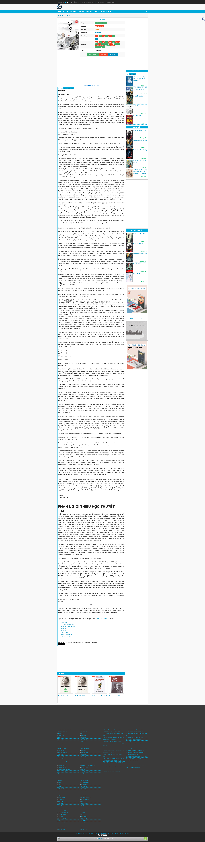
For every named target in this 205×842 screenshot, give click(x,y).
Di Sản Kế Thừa (61, 788)
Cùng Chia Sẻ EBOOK (111, 2)
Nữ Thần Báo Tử (84, 761)
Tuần (130, 74)
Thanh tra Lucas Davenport (86, 744)
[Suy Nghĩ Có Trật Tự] (82, 684)
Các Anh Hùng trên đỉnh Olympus (64, 776)
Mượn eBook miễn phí (81, 833)
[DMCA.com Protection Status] (102, 835)
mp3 (113, 35)
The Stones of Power (85, 799)
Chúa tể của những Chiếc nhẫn (64, 769)
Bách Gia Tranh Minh (99, 26)
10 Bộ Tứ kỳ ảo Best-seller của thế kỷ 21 (133, 739)
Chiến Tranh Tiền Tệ (84, 731)
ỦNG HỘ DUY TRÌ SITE (137, 319)
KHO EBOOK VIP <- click (91, 85)
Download (71, 88)
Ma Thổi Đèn (83, 735)
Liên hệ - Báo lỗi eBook (104, 11)
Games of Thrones (61, 797)
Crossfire (59, 773)
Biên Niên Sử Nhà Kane (62, 748)
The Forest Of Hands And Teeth (87, 790)
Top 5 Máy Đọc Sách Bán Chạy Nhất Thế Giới (112, 729)
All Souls (59, 737)
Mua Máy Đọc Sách (124, 833)
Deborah (59, 782)
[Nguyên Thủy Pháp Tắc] (129, 144)
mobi (100, 35)
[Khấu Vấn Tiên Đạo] (129, 237)
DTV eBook (100, 838)
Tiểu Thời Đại (83, 810)
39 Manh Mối (60, 733)
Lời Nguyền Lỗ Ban (61, 829)
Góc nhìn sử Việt (61, 799)
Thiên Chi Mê (83, 801)
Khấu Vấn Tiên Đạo (139, 233)
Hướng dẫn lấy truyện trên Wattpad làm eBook (112, 760)
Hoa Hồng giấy (61, 807)
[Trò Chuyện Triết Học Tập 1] (99, 684)
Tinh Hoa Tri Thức (84, 829)
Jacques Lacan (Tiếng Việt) (116, 696)
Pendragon (83, 763)
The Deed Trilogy (84, 788)
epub (106, 35)
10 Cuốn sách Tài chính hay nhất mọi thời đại (134, 729)
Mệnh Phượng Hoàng (85, 748)
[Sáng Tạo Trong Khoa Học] (65, 684)
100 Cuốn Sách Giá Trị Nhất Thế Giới (133, 760)
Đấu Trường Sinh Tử (62, 793)
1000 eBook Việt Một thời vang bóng (133, 767)
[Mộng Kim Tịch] (129, 278)
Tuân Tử (111, 43)
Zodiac (82, 827)
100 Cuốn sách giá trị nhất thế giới (64, 729)
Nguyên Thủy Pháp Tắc (140, 140)
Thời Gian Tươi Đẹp (84, 807)
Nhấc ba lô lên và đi (84, 750)
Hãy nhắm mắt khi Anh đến (63, 812)
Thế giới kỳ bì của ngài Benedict (87, 805)
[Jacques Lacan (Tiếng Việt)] (116, 684)
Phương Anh (116, 43)
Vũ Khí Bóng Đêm (84, 822)
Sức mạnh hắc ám (84, 776)
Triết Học (97, 29)
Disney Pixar (60, 790)
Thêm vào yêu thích (93, 54)
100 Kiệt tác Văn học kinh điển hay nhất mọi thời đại (136, 765)
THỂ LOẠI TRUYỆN (71, 11)
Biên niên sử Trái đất (62, 750)
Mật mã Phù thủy (84, 739)
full (99, 43)
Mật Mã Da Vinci (138, 115)
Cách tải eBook (100, 2)
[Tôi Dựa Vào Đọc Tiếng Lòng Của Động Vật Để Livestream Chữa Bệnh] (129, 173)
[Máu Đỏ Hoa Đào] (129, 100)
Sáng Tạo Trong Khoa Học (65, 696)
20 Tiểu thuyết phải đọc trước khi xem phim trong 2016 (136, 756)
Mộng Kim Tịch (137, 274)
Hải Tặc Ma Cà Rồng (62, 814)
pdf (103, 35)
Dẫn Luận (83, 729)
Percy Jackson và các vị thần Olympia (88, 765)
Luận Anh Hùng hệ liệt (62, 827)
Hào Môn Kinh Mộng (62, 810)
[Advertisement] (91, 70)
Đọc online (103, 54)
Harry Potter (60, 803)
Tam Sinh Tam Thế (84, 780)
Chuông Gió (60, 763)
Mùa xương (83, 746)
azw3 (110, 35)
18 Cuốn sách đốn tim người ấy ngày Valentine (135, 752)
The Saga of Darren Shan (85, 797)
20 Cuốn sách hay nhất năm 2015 (132, 754)
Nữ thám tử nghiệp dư (85, 758)
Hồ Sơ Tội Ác (60, 816)
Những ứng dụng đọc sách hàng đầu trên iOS (112, 741)
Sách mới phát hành (91, 11)
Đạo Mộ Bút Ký (61, 735)
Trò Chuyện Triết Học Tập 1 (99, 696)
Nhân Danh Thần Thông (140, 150)
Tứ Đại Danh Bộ (84, 818)
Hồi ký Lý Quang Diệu (62, 818)
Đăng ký (70, 2)
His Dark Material (61, 805)
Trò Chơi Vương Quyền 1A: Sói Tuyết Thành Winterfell (140, 79)
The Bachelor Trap (84, 784)
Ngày (127, 74)
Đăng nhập (61, 2)
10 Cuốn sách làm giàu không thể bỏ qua (134, 741)
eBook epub (90, 833)
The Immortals (83, 793)
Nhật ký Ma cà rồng (84, 752)
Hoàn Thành (61, 676)
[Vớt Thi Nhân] (129, 267)
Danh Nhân (107, 45)
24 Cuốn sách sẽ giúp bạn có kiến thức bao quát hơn (136, 758)
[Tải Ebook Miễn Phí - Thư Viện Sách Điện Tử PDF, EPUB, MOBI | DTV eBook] (59, 7)
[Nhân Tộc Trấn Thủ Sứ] (129, 134)
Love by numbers (61, 824)
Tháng (134, 74)
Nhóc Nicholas (83, 754)
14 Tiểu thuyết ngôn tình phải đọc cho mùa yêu (135, 750)
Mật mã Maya (83, 737)
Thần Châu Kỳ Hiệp (84, 803)
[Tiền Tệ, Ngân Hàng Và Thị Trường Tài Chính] (129, 90)
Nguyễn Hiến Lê (98, 23)
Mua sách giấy (113, 54)
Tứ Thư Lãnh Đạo (84, 820)
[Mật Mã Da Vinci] (129, 119)
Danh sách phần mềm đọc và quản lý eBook (112, 731)
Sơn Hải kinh (83, 773)
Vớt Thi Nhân (137, 263)
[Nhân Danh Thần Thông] (129, 154)
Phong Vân (83, 769)
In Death (59, 820)
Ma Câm (82, 733)
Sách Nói (118, 42)
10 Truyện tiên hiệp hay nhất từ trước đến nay (134, 731)
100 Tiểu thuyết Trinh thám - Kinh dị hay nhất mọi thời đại (137, 763)
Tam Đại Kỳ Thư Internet (85, 782)
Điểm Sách (81, 11)
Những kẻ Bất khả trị (84, 756)
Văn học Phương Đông (99, 47)
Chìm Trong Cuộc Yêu (62, 767)
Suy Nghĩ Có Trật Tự (80, 696)
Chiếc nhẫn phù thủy (62, 765)
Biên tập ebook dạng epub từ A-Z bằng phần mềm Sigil (114, 758)
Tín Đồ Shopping (84, 816)
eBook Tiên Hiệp (114, 833)
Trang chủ (61, 11)
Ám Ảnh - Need (61, 741)
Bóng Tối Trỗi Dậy (61, 758)
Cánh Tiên (60, 778)
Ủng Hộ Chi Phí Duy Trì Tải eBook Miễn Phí (84, 2)
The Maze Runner (84, 795)
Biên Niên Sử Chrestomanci (63, 746)
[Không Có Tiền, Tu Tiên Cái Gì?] (129, 164)
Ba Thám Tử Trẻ (61, 744)
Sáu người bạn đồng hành (86, 771)
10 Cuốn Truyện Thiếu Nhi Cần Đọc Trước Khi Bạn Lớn (136, 748)
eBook (96, 35)
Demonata (60, 784)
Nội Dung (61, 88)
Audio (96, 43)
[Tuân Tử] (129, 109)
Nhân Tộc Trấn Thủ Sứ (139, 130)
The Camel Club (84, 786)
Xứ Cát (82, 824)
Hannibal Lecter (61, 801)
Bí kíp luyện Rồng (61, 756)
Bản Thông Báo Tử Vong (62, 731)
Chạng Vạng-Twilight (62, 771)
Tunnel (82, 814)
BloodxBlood (60, 754)
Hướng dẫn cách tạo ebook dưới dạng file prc (112, 771)
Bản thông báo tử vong (62, 761)
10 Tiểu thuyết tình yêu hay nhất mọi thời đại (134, 737)
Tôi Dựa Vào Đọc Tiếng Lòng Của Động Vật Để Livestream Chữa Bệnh (140, 171)
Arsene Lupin (60, 739)
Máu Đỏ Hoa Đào (138, 96)
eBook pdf (97, 833)
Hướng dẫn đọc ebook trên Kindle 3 (110, 748)
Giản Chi (104, 23)
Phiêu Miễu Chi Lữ (84, 767)
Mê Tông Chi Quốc (84, 741)
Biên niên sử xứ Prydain (62, 752)
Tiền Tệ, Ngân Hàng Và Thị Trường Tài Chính (140, 88)
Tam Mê (82, 778)
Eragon (59, 795)
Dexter (59, 786)
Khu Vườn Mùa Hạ (61, 822)
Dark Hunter (60, 780)
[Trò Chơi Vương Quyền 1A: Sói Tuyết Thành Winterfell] (129, 81)
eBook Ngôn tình (105, 833)
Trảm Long (83, 812)
